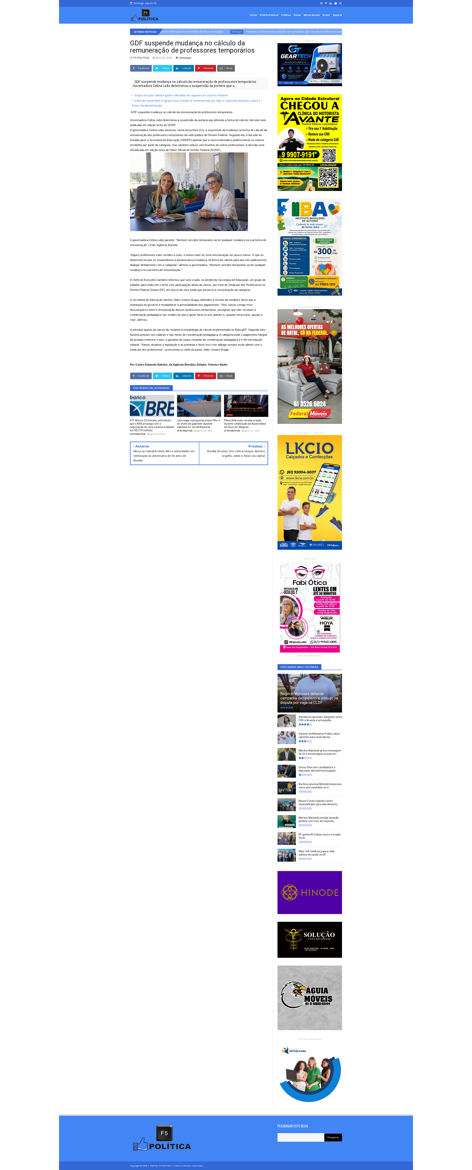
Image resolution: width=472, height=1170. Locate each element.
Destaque (246, 31)
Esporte (337, 15)
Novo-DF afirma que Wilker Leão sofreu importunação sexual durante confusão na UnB (306, 31)
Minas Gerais (312, 15)
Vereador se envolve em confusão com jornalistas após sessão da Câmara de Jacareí (183, 31)
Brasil (326, 15)
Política (286, 15)
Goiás (297, 15)
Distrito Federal (269, 15)
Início (253, 15)
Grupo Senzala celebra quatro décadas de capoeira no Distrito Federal (181, 95)
